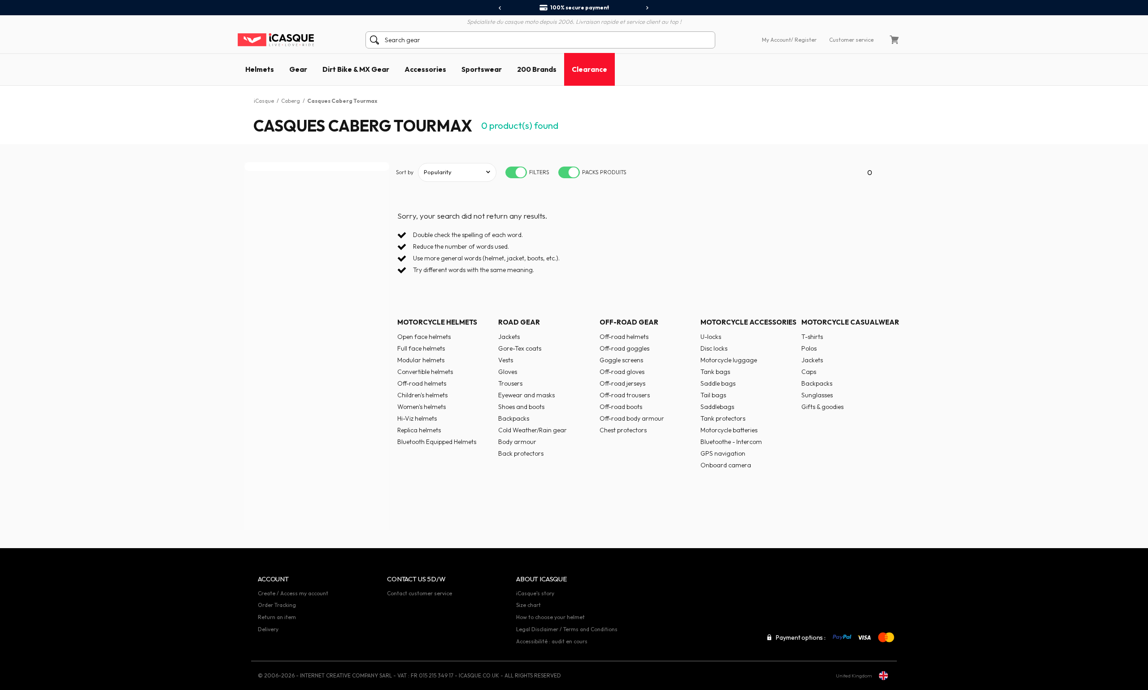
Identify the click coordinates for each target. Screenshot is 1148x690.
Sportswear (481, 69)
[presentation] (500, 8)
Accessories (425, 69)
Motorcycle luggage (728, 360)
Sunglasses (817, 395)
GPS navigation (722, 453)
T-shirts (812, 337)
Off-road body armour (632, 418)
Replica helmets (419, 430)
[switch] (516, 172)
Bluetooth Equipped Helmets (436, 442)
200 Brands (537, 69)
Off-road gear (629, 322)
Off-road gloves (622, 372)
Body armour (517, 442)
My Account (776, 39)
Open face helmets (424, 337)
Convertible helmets (425, 372)
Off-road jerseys (622, 383)
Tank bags (715, 372)
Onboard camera (725, 465)
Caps (808, 372)
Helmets (259, 69)
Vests (505, 360)
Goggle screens (621, 360)
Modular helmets (420, 360)
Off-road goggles (624, 348)
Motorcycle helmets (437, 322)
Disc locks (713, 348)
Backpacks (513, 418)
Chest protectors (623, 430)
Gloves (507, 372)
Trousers (510, 383)
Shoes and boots (521, 407)
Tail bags (713, 395)
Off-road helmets (421, 383)
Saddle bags (717, 383)
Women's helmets (421, 407)
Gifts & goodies (822, 407)
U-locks (710, 337)
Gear (298, 69)
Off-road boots (621, 407)
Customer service (851, 39)
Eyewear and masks (526, 395)
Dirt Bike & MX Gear (355, 69)
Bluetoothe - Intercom (731, 442)
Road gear (519, 322)
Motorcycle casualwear (850, 322)
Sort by (404, 172)
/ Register (804, 39)
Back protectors (521, 453)
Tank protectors (722, 418)
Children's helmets (422, 395)
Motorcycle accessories (748, 322)
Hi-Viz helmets (417, 418)
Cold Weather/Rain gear (532, 430)
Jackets (509, 337)
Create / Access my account (293, 593)
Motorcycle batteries (728, 430)
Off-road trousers (625, 395)
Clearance (589, 69)
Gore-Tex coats (519, 348)
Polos (809, 348)
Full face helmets (421, 348)
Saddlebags (717, 407)
